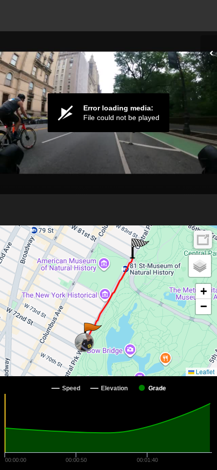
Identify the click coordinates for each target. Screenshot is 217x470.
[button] (92, 333)
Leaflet (204, 371)
